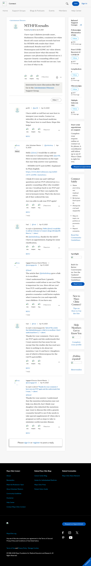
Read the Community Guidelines (76, 237)
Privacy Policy (22, 548)
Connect (12, 3)
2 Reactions (47, 205)
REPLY (28, 136)
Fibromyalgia (76, 86)
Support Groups (19, 10)
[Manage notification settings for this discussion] (57, 77)
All (81, 25)
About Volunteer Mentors (15, 489)
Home (5, 10)
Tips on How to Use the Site (76, 311)
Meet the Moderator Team (15, 485)
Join (75, 3)
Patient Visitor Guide (41, 489)
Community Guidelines (14, 493)
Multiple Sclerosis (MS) (74, 102)
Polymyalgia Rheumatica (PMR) (76, 32)
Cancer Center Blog (40, 476)
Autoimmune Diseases (17, 20)
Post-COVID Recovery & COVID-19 (76, 52)
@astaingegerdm (31, 265)
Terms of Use (11, 548)
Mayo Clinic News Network (71, 476)
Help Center (76, 10)
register (36, 442)
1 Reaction (45, 77)
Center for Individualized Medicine (45, 480)
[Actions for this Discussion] (60, 77)
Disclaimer (10, 498)
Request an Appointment (74, 524)
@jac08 (35, 108)
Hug (37, 78)
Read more (78, 284)
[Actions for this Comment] (59, 130)
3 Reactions (47, 305)
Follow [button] (75, 38)
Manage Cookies (33, 548)
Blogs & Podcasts (37, 10)
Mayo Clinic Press (40, 485)
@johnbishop (48, 145)
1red (33, 30)
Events (51, 10)
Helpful (32, 78)
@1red (34, 152)
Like (26, 78)
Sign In (84, 3)
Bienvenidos (76, 369)
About (9, 476)
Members (63, 10)
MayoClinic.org (11, 533)
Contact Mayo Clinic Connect (16, 507)
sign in (27, 442)
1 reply (28, 215)
